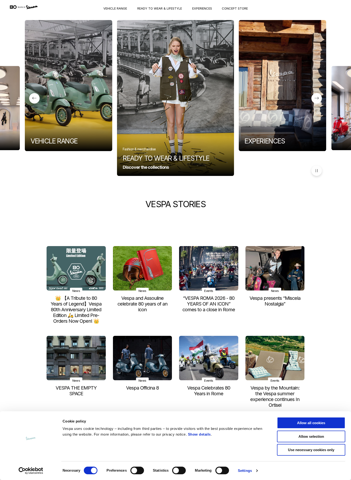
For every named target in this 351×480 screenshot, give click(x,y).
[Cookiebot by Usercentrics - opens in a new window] (31, 470)
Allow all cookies (311, 423)
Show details (199, 434)
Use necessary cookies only (311, 450)
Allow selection (311, 436)
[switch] (137, 470)
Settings (245, 471)
